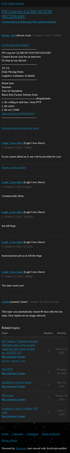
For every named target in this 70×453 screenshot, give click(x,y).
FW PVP (7, 369)
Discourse (20, 448)
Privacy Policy (10, 440)
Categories (17, 433)
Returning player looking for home (20, 128)
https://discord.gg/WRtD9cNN (18, 113)
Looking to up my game (16, 382)
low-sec (6, 360)
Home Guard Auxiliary (14, 167)
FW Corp (7, 395)
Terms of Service (51, 433)
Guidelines (32, 433)
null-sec (15, 360)
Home (5, 433)
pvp (23, 360)
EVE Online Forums (13, 3)
